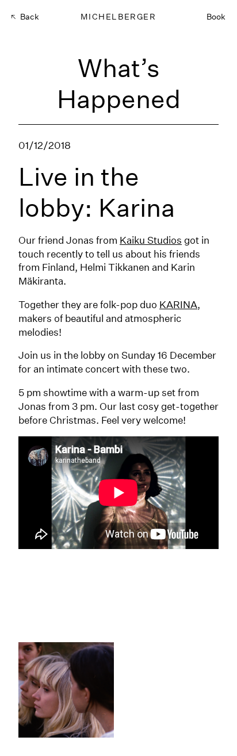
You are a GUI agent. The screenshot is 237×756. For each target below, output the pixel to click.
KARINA (178, 304)
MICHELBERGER (118, 16)
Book (216, 16)
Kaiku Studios (151, 240)
